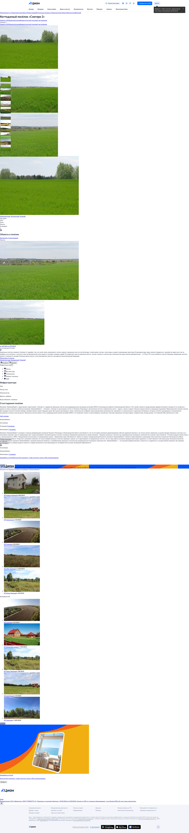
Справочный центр (35, 808)
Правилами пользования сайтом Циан (47, 818)
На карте (17, 20)
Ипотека (90, 9)
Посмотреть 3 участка (7, 358)
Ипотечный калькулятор (125, 810)
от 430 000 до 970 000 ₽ (8, 346)
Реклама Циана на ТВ (124, 808)
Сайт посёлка (4, 416)
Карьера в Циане (34, 813)
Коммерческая (78, 9)
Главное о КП (4, 20)
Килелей (22, 216)
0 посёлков (10, 426)
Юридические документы (59, 808)
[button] (3, 78)
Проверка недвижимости (148, 810)
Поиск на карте (78, 808)
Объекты (11, 20)
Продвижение (77, 810)
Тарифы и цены (33, 810)
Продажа (40, 9)
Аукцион (98, 808)
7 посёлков (12, 429)
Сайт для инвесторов (58, 813)
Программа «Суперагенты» (148, 808)
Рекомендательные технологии (81, 820)
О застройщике (42, 20)
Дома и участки (65, 9)
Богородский (15, 216)
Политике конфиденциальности (147, 818)
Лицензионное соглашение (85, 818)
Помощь (98, 810)
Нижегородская (5, 216)
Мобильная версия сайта (80, 827)
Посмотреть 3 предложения (9, 238)
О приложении (95, 827)
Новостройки (51, 9)
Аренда (31, 9)
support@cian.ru (44, 820)
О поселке (34, 20)
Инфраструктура (25, 20)
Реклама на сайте (56, 810)
